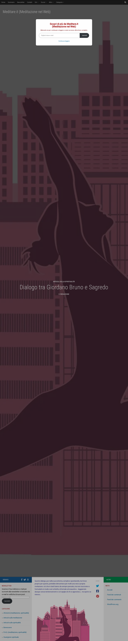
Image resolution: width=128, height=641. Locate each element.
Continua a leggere (64, 41)
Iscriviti (84, 35)
